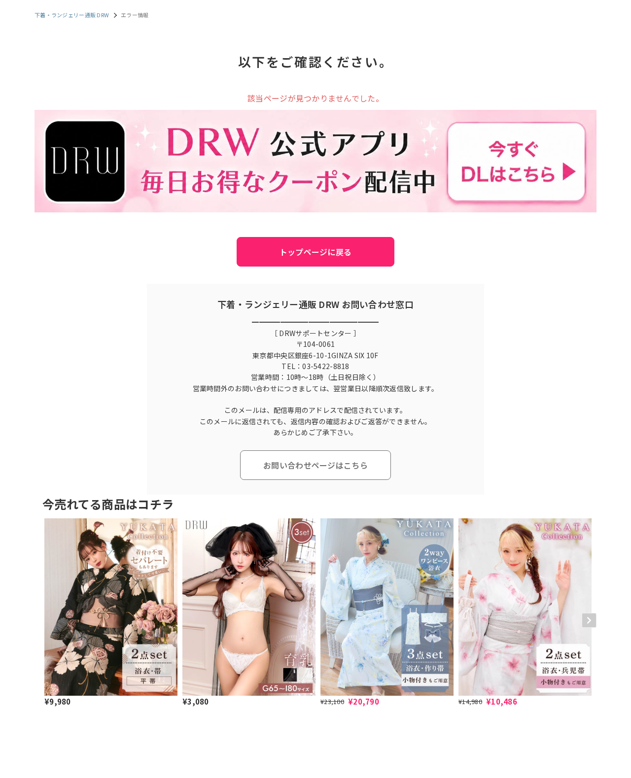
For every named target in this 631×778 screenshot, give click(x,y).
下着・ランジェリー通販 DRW (72, 15)
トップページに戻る (316, 252)
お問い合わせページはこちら (315, 465)
